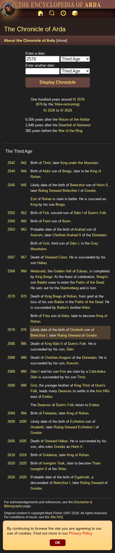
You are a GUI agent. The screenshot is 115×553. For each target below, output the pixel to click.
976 (40, 104)
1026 (22, 477)
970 (23, 296)
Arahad (79, 229)
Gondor (90, 191)
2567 (11, 257)
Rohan (47, 199)
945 (23, 185)
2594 (11, 413)
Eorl (33, 199)
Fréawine (50, 413)
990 (23, 385)
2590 (11, 385)
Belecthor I (71, 191)
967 (23, 257)
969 (23, 271)
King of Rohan (78, 413)
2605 (11, 441)
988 (23, 358)
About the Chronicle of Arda (35, 40)
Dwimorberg (69, 288)
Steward (51, 257)
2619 (11, 455)
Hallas (42, 263)
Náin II (58, 344)
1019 (22, 455)
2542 (11, 163)
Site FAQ (56, 517)
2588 (11, 358)
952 (23, 213)
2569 (11, 271)
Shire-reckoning (66, 104)
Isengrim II (38, 469)
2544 (11, 171)
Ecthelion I (86, 427)
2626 (68, 110)
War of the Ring (70, 131)
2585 (11, 344)
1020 (22, 463)
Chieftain (59, 235)
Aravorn (36, 235)
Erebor (47, 397)
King (33, 205)
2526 (51, 110)
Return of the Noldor (74, 119)
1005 (22, 441)
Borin (66, 221)
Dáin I (78, 213)
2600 (11, 421)
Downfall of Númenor (75, 125)
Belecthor (77, 185)
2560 (11, 221)
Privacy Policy (80, 533)
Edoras (81, 271)
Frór (46, 213)
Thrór (47, 163)
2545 (11, 185)
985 (23, 344)
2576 (81, 99)
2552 (11, 213)
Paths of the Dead (90, 282)
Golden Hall (62, 271)
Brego (66, 171)
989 (23, 371)
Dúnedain (99, 235)
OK (57, 543)
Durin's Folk (97, 213)
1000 (22, 421)
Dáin (70, 349)
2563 (11, 229)
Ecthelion (77, 421)
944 (23, 171)
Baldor (42, 282)
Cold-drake (97, 371)
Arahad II (74, 235)
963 (23, 229)
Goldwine (50, 455)
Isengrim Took (54, 463)
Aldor (47, 171)
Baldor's (63, 308)
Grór (46, 243)
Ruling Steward (50, 191)
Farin (47, 221)
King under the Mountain (79, 163)
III (74, 99)
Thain (96, 463)
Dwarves (65, 391)
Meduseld (37, 271)
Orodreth (76, 330)
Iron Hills (103, 391)
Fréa (46, 316)
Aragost (65, 358)
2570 (11, 296)
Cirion (62, 257)
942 (23, 163)
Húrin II (102, 185)
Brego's (102, 277)
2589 (11, 371)
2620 (11, 463)
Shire (62, 469)
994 (23, 413)
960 (23, 221)
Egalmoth (82, 477)
